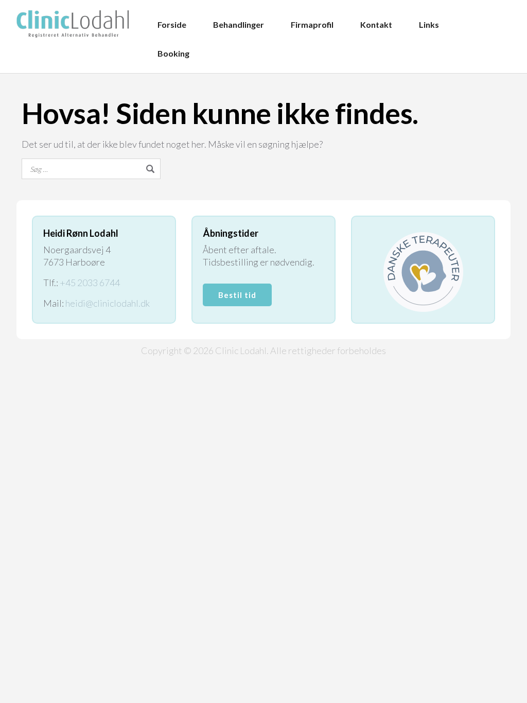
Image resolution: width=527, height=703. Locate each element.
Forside (171, 24)
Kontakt (376, 24)
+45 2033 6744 (90, 282)
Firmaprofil (312, 24)
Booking (173, 53)
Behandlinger (238, 24)
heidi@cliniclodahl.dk (107, 303)
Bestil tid (237, 295)
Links (429, 24)
